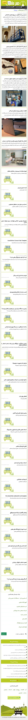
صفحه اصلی (18, 7)
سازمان (5, 689)
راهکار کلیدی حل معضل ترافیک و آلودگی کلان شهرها (16, 666)
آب (25, 689)
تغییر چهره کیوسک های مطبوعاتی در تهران (18, 674)
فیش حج (24, 618)
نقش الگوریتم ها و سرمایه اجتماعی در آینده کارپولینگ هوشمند (14, 668)
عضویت (4, 2)
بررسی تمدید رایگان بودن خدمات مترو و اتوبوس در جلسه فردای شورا (14, 646)
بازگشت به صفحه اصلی (13, 697)
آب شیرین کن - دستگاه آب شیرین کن (17, 598)
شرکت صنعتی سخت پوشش (20, 610)
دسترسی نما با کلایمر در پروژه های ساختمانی (18, 658)
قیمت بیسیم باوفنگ (22, 623)
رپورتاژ (18, 689)
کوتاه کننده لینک (23, 627)
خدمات (10, 689)
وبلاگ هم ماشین (9, 7)
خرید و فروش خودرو (22, 606)
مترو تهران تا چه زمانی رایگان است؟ (19, 671)
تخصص (20, 693)
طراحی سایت (24, 614)
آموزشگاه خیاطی (23, 602)
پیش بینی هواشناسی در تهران (20, 650)
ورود (9, 2)
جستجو (4, 634)
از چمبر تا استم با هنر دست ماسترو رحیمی (18, 652)
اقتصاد (22, 689)
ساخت (24, 693)
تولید (14, 689)
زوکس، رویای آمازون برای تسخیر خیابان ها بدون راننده (16, 676)
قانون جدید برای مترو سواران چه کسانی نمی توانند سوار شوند (14, 655)
